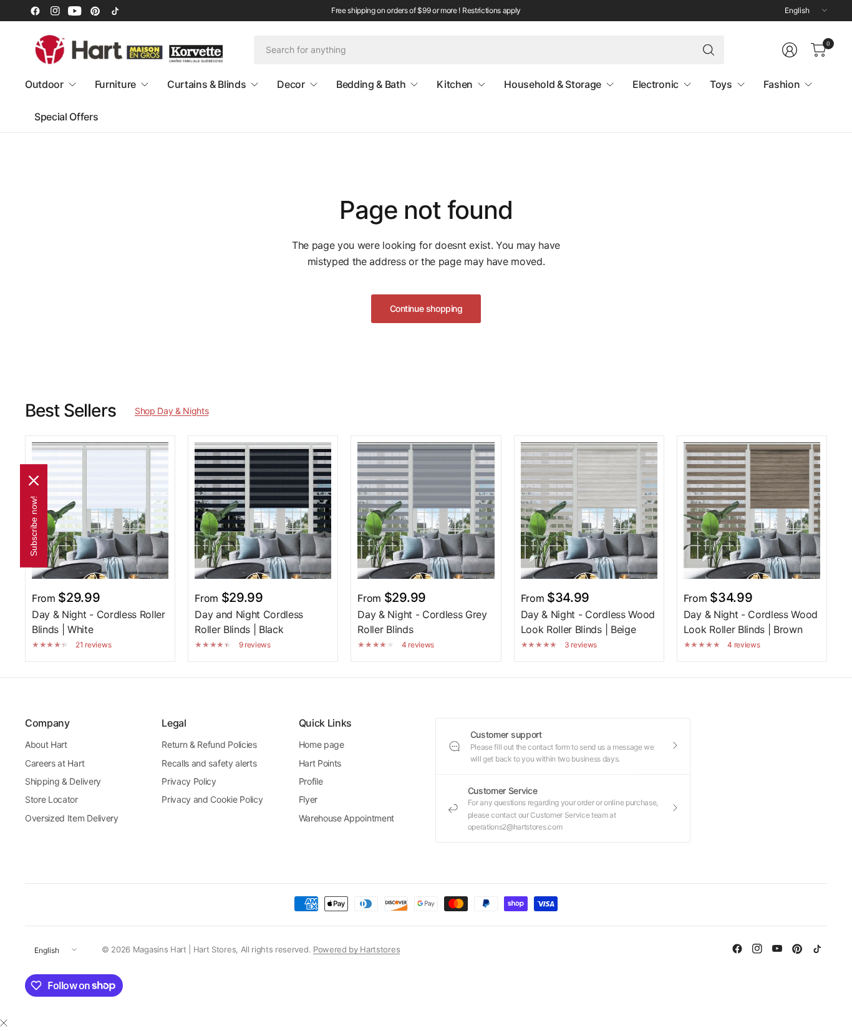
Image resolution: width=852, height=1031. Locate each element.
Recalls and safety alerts (209, 763)
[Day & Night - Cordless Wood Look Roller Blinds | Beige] (589, 510)
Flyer (308, 799)
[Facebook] (35, 11)
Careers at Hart (54, 763)
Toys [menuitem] (721, 84)
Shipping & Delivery (63, 781)
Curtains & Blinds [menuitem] (206, 84)
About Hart (46, 744)
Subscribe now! (34, 525)
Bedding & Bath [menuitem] (371, 84)
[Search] (708, 50)
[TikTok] (115, 11)
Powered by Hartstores (356, 949)
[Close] (3, 1023)
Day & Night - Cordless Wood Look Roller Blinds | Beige (588, 622)
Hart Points (320, 763)
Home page (321, 744)
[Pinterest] (95, 11)
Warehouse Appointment (346, 818)
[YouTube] (75, 11)
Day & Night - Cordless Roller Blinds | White (98, 622)
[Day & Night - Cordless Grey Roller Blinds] (425, 510)
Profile (311, 781)
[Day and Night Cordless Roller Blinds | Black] (263, 510)
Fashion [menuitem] (781, 84)
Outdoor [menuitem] (44, 84)
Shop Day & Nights (172, 410)
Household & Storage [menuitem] (552, 84)
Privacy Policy (189, 781)
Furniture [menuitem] (115, 84)
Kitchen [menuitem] (455, 84)
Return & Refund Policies (209, 744)
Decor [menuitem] (290, 84)
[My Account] (789, 50)
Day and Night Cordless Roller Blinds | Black (249, 622)
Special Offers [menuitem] (66, 116)
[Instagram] (55, 11)
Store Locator (51, 799)
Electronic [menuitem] (655, 84)
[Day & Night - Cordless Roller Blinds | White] (100, 510)
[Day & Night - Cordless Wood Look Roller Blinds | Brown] (752, 510)
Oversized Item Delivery (72, 818)
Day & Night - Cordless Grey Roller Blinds (422, 622)
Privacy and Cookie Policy (212, 799)
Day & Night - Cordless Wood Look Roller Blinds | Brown (751, 622)
